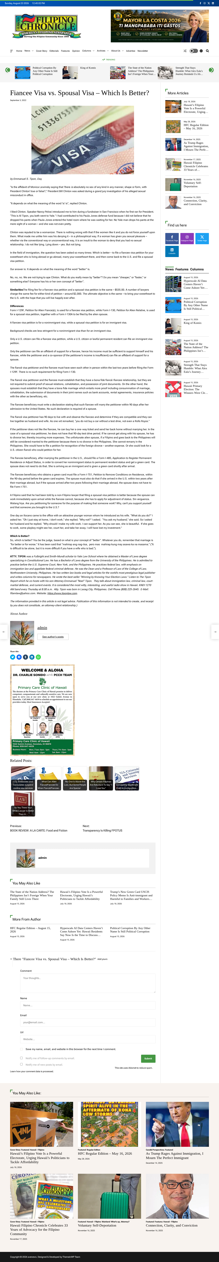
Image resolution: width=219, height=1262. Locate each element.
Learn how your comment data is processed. (32, 1071)
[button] (7, 70)
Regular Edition (93, 1150)
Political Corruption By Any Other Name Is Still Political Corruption (45, 71)
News (27, 50)
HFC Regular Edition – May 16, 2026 (196, 126)
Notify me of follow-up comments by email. (50, 1058)
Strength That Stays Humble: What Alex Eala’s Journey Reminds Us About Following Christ (190, 72)
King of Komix (88, 67)
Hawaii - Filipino (37, 1150)
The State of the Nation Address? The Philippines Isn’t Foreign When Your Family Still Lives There (141, 72)
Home (19, 51)
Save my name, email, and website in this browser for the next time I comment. (71, 1049)
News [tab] (169, 269)
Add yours (102, 959)
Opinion (76, 51)
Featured (25, 1150)
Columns (86, 50)
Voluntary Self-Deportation (193, 184)
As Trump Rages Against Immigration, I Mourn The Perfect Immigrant (196, 148)
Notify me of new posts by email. (44, 1064)
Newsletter (143, 51)
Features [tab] (182, 269)
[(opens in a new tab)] (173, 126)
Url (21, 1032)
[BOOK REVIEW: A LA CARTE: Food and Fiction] (4, 632)
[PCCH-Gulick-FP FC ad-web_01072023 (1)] (42, 666)
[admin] (26, 858)
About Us (115, 50)
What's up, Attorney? (120, 1222)
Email (23, 1015)
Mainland (106, 1222)
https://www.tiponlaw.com (62, 593)
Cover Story (41, 51)
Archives (101, 50)
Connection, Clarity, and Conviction (195, 202)
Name (23, 998)
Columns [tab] (197, 269)
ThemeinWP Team (71, 1257)
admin (42, 627)
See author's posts (53, 636)
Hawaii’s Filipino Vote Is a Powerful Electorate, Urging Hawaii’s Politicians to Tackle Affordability (81, 895)
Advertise (130, 51)
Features (65, 51)
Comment (26, 970)
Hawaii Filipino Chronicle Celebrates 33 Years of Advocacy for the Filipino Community (196, 169)
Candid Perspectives (155, 1150)
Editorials (54, 51)
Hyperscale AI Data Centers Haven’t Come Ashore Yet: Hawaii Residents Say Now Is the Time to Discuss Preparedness (81, 933)
